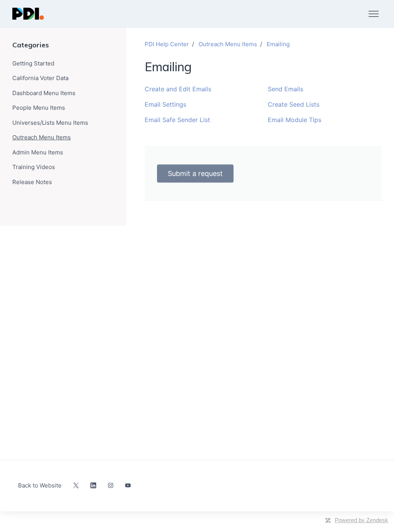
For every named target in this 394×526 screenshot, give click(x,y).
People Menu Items (38, 107)
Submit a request (195, 173)
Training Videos (33, 167)
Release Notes (32, 182)
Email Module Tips (294, 120)
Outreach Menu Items (228, 44)
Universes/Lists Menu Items (50, 122)
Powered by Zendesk (361, 520)
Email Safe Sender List (177, 120)
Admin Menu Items (37, 152)
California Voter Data (40, 78)
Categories (30, 44)
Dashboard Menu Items (43, 93)
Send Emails (285, 89)
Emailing (278, 44)
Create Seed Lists (293, 104)
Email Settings (165, 104)
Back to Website (40, 485)
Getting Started (33, 63)
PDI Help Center (167, 44)
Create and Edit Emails (178, 89)
